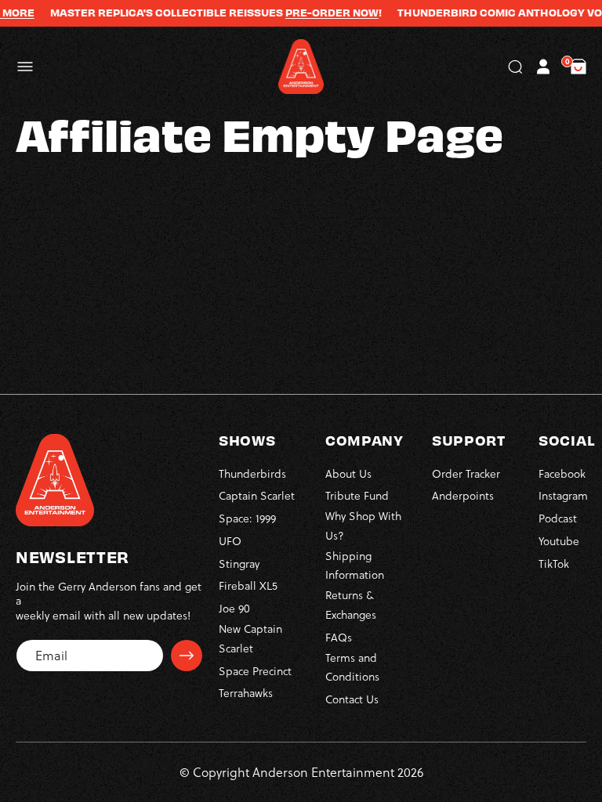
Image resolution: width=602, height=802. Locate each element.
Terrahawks (246, 693)
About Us (348, 474)
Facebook (562, 474)
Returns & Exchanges (350, 605)
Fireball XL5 (248, 586)
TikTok (554, 564)
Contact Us (352, 699)
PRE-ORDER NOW (321, 12)
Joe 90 (234, 608)
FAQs (338, 637)
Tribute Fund (357, 496)
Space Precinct (255, 671)
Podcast (558, 518)
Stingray (239, 564)
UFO (230, 541)
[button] (25, 66)
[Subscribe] (186, 655)
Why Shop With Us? (363, 526)
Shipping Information (354, 565)
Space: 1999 (247, 518)
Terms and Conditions (352, 667)
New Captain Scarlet (250, 638)
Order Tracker (466, 474)
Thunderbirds (252, 474)
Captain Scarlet (257, 496)
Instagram (563, 496)
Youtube (559, 541)
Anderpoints (463, 496)
